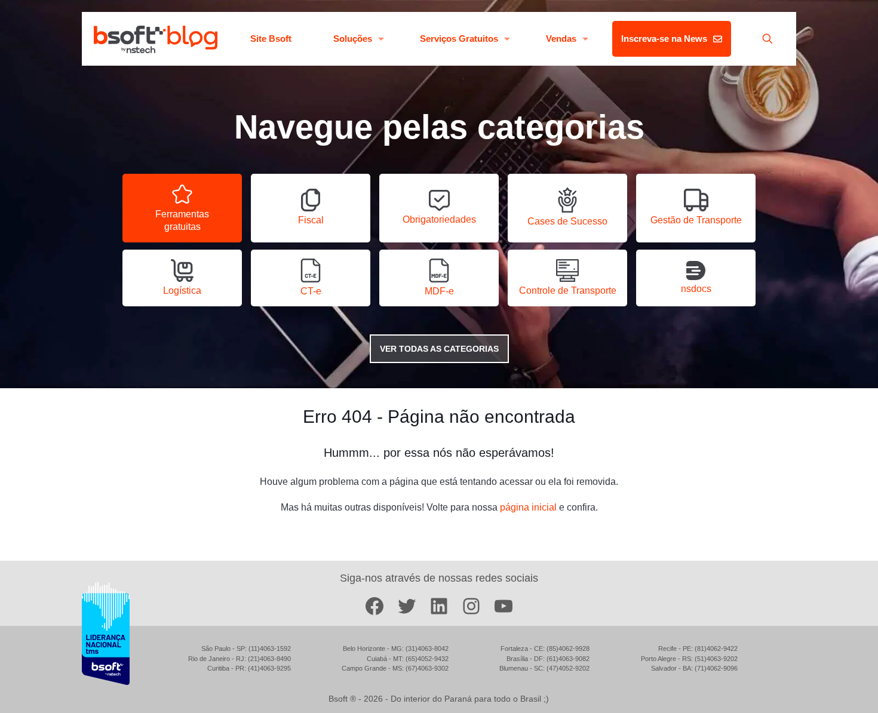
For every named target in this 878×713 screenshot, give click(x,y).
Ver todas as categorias (439, 349)
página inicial (528, 507)
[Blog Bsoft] (155, 39)
